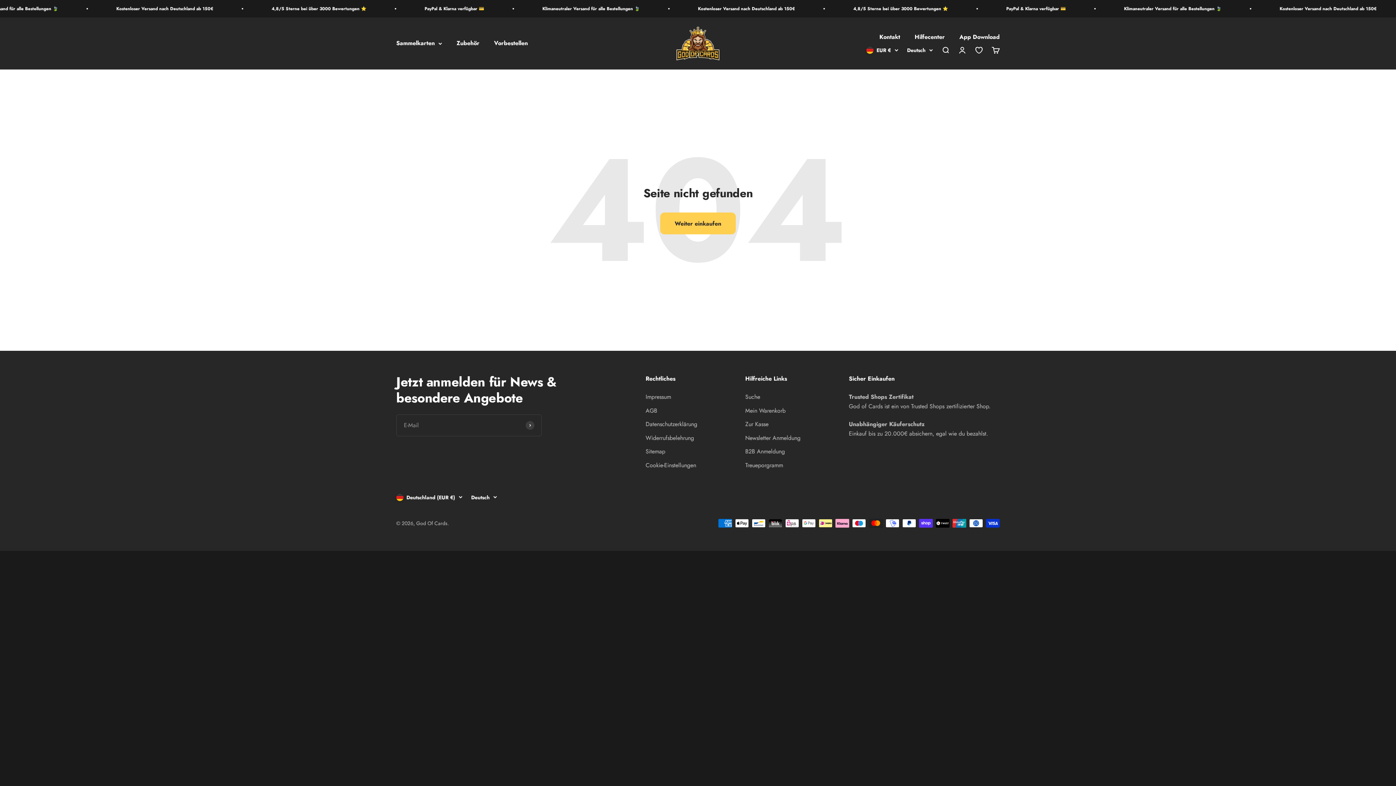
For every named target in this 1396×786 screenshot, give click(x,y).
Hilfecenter (930, 37)
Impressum (658, 397)
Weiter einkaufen (698, 223)
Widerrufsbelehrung (670, 438)
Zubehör (468, 43)
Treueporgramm (764, 465)
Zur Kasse (757, 424)
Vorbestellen (511, 43)
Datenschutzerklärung (671, 424)
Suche (752, 397)
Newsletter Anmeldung (773, 438)
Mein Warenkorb (765, 410)
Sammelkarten (415, 43)
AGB (651, 410)
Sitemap (655, 451)
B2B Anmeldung (765, 451)
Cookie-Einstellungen (671, 465)
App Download (979, 37)
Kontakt (889, 37)
